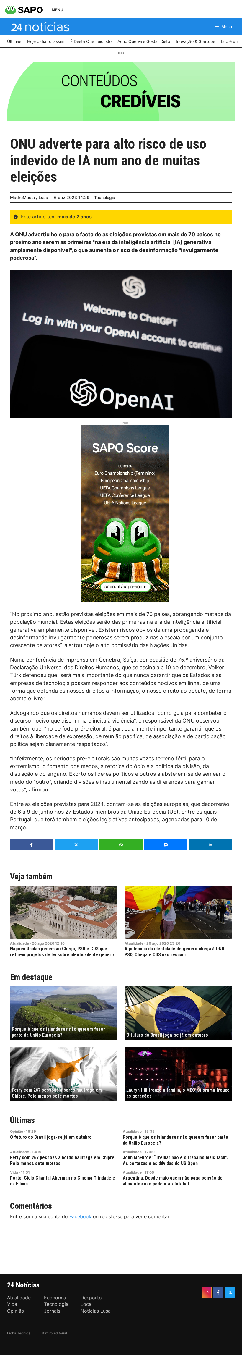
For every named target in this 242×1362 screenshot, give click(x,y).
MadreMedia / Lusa (29, 197)
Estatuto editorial (53, 1333)
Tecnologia (104, 197)
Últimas (22, 1120)
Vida (14, 1172)
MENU (57, 9)
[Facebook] (218, 1292)
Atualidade (19, 943)
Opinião (16, 1131)
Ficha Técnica (18, 1333)
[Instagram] (207, 1292)
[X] (230, 1292)
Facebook (80, 1216)
